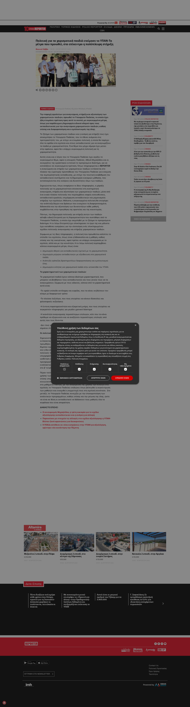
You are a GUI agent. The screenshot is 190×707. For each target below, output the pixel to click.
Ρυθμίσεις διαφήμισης (65, 356)
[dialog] (95, 353)
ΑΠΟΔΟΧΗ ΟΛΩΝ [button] (122, 378)
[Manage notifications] (4, 702)
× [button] (135, 325)
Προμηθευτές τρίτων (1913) (115, 342)
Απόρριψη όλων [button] (98, 378)
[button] (69, 378)
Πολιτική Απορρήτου (80, 359)
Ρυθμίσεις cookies (64, 359)
